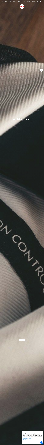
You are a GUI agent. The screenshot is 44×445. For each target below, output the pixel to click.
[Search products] (41, 70)
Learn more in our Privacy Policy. (27, 438)
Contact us (14, 1)
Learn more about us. (25, 439)
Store (2, 1)
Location (9, 1)
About (6, 1)
